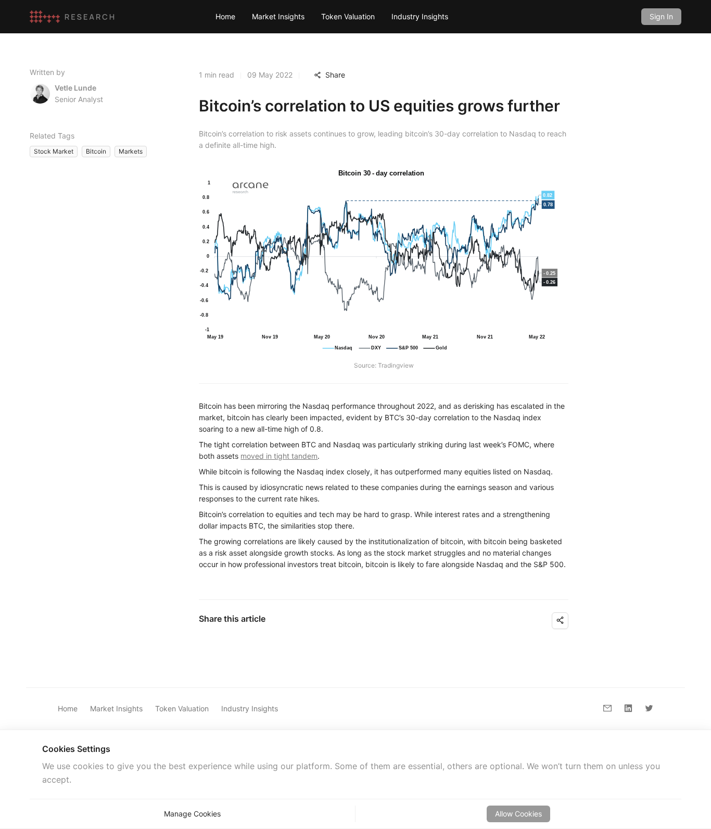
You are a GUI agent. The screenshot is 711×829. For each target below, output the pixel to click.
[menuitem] (225, 16)
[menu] (420, 16)
